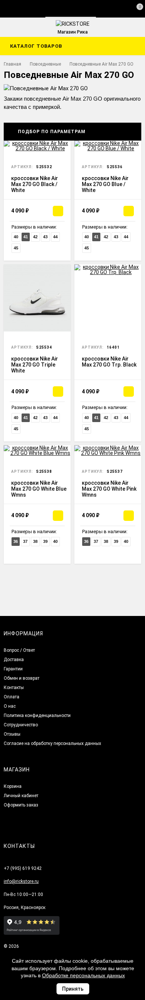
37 (25, 541)
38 (35, 541)
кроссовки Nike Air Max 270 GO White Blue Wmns (39, 489)
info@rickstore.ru (21, 881)
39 (45, 541)
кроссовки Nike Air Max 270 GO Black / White (34, 184)
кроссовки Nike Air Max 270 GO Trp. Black (109, 362)
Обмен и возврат (21, 678)
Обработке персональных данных (83, 975)
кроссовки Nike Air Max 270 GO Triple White (34, 365)
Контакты (14, 687)
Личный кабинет (21, 795)
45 (16, 248)
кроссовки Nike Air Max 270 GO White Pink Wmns (109, 489)
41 (25, 237)
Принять (73, 989)
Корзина (13, 786)
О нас (10, 706)
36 (15, 541)
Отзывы (12, 734)
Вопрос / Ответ (19, 650)
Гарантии (13, 669)
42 (35, 237)
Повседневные (45, 64)
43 (45, 237)
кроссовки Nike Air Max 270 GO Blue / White (105, 184)
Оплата (11, 696)
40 (16, 237)
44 (55, 237)
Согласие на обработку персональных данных (52, 743)
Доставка (14, 659)
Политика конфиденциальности (37, 715)
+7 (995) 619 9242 (23, 868)
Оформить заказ (21, 805)
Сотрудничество (21, 724)
